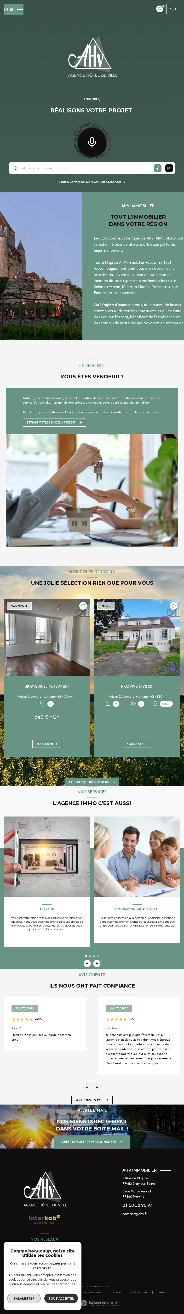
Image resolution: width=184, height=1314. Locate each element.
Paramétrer (24, 1298)
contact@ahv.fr (134, 1213)
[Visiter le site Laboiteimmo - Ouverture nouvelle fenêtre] (99, 1303)
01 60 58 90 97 (137, 1205)
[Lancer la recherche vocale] (92, 141)
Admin (117, 1292)
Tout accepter (61, 1298)
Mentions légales (93, 1292)
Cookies (162, 1292)
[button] (97, 769)
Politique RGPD (139, 1292)
